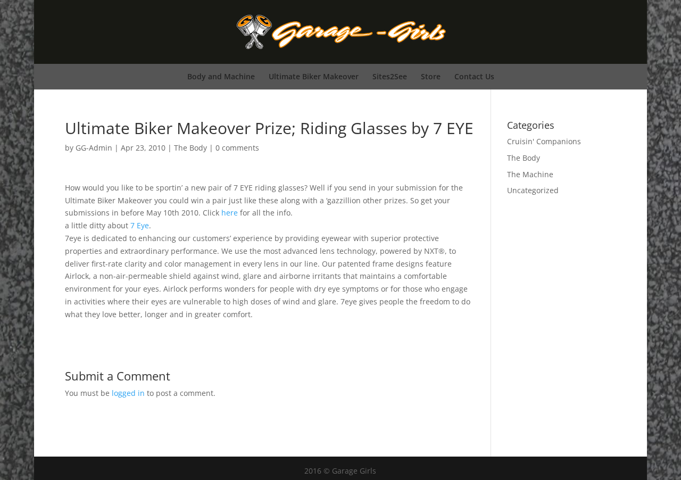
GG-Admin (94, 148)
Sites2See (389, 76)
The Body (190, 148)
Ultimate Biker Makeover (314, 76)
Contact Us (474, 76)
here (229, 213)
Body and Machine (221, 76)
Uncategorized (533, 190)
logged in (128, 393)
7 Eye (139, 225)
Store (431, 76)
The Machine (530, 174)
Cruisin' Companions (544, 141)
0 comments (237, 148)
